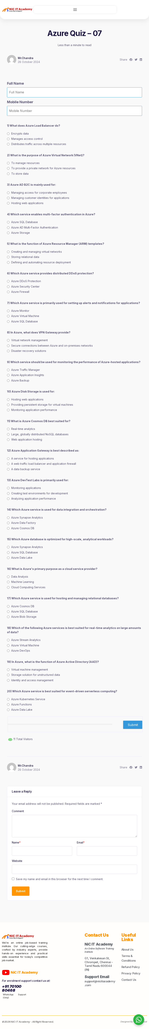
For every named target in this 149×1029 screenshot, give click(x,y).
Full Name (15, 83)
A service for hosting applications (32, 458)
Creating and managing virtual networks (36, 251)
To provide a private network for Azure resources (43, 168)
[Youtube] (6, 972)
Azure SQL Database (24, 222)
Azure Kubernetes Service (28, 699)
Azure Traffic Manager (25, 369)
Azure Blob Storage (23, 616)
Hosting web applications (27, 203)
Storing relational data (25, 257)
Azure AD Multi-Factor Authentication (34, 227)
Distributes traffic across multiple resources (38, 144)
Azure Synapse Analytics (27, 517)
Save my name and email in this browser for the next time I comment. (59, 879)
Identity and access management (32, 680)
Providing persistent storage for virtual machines (42, 404)
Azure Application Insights (27, 375)
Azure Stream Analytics (26, 640)
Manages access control (27, 138)
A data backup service (25, 469)
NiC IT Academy (24, 972)
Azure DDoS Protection (26, 281)
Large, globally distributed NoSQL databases (39, 434)
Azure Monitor (20, 310)
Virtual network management (29, 340)
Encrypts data (20, 133)
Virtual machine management (29, 669)
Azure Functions (21, 704)
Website (17, 860)
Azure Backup (20, 380)
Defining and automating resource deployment (41, 262)
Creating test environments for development (39, 493)
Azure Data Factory (23, 522)
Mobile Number (20, 102)
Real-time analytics (23, 428)
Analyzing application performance (33, 498)
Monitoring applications (26, 488)
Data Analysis (19, 576)
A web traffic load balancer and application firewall (43, 463)
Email (81, 842)
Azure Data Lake (21, 557)
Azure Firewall (20, 291)
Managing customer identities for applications (40, 197)
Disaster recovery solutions (28, 350)
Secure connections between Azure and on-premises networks (52, 345)
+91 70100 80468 (11, 988)
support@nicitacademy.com (100, 983)
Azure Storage (20, 232)
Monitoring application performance (34, 409)
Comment (18, 811)
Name (16, 842)
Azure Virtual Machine (25, 316)
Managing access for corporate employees (39, 192)
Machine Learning (22, 581)
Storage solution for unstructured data (35, 674)
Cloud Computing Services (28, 587)
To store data (20, 173)
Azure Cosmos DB (22, 528)
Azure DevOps (20, 650)
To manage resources (25, 163)
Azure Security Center (25, 286)
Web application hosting (26, 439)
